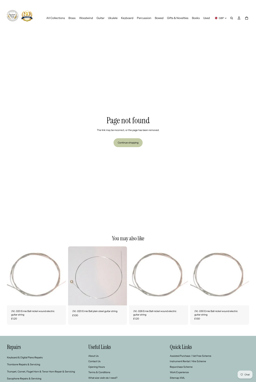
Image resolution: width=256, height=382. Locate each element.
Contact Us (94, 361)
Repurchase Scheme (181, 366)
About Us (93, 355)
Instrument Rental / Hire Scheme (188, 361)
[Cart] (246, 18)
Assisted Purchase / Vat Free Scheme (190, 355)
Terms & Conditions (99, 372)
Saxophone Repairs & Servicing (24, 378)
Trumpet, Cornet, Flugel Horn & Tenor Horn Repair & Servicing (41, 371)
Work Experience (179, 372)
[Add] (60, 300)
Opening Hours (96, 366)
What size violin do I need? (102, 377)
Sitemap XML (177, 377)
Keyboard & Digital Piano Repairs (25, 357)
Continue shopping (128, 142)
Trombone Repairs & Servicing (23, 364)
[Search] (231, 18)
